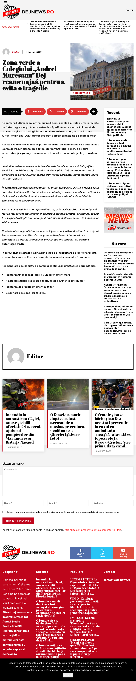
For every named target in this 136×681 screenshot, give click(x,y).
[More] (94, 111)
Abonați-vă (123, 548)
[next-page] (133, 23)
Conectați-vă (102, 548)
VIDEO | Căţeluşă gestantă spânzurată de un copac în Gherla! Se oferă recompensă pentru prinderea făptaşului (84, 606)
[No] (131, 670)
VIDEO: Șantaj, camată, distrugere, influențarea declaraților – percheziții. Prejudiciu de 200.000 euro (118, 328)
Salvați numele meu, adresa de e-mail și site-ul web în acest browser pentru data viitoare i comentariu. (63, 512)
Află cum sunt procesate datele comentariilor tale (93, 529)
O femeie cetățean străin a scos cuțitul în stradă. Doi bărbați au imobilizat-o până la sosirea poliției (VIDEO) (119, 190)
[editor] (6, 52)
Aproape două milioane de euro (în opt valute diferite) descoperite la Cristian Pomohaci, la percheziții (118, 312)
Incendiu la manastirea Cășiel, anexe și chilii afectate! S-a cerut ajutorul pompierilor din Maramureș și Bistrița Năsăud (45, 26)
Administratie (82, 93)
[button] (130, 10)
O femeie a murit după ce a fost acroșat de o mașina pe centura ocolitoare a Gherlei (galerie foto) (80, 25)
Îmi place (80, 548)
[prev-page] (27, 23)
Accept (68, 675)
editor (15, 52)
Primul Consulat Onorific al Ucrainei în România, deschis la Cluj (119, 277)
